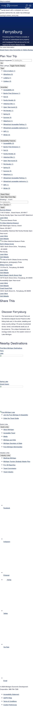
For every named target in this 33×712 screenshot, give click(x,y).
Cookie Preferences (10, 705)
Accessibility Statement (11, 694)
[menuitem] (18, 704)
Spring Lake (4, 381)
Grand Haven (4, 384)
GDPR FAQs (7, 698)
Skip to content (5, 1)
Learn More (4, 218)
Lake (1, 353)
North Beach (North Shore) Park (11, 275)
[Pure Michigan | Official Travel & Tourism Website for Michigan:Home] (10, 5)
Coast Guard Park (6, 288)
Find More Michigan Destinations (11, 348)
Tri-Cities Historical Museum (9, 223)
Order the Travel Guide (11, 418)
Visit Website (4, 238)
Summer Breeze (5, 210)
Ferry (2, 351)
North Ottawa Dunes (7, 244)
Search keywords (6, 60)
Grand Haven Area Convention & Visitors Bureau (16, 50)
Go (2, 63)
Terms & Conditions (10, 701)
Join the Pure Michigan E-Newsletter (15, 415)
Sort (1, 205)
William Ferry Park (6, 265)
